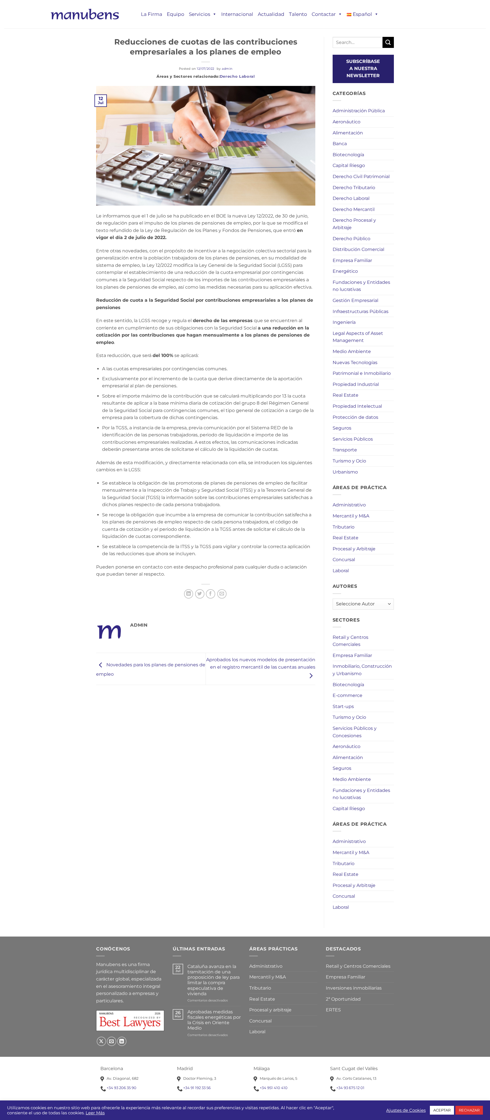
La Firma (151, 14)
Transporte (345, 450)
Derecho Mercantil (354, 209)
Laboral (341, 570)
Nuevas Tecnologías (355, 362)
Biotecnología (348, 154)
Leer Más (95, 1112)
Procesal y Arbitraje (354, 548)
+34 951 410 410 (274, 1087)
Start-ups (343, 706)
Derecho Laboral (237, 76)
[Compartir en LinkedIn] (188, 594)
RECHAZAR (469, 1110)
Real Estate (345, 395)
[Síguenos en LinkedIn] (121, 1041)
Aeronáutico (346, 121)
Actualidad (271, 14)
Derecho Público (351, 238)
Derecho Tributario (354, 187)
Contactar (324, 14)
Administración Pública (359, 110)
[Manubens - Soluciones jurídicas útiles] (85, 14)
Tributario (343, 527)
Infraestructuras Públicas (360, 311)
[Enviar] (388, 42)
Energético (345, 271)
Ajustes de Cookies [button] (406, 1110)
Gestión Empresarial (355, 300)
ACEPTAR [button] (442, 1110)
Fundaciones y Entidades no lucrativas (361, 286)
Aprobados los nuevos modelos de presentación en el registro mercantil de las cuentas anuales (260, 663)
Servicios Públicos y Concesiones (355, 732)
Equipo (175, 14)
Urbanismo (345, 472)
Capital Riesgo (349, 165)
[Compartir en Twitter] (199, 594)
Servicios (199, 14)
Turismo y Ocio (349, 461)
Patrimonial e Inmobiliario (362, 373)
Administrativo (349, 505)
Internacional (237, 14)
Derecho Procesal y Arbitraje (354, 223)
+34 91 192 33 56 (197, 1087)
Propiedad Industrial (356, 384)
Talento (298, 14)
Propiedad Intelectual (357, 406)
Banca (340, 143)
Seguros (342, 428)
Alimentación (348, 133)
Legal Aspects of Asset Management (358, 337)
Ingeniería (344, 322)
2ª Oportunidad (343, 999)
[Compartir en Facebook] (210, 594)
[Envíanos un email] (111, 1041)
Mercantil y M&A (351, 516)
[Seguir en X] (101, 1041)
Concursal (344, 559)
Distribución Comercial (358, 249)
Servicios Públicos (353, 439)
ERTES (333, 1010)
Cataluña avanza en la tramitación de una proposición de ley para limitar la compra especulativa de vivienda (213, 980)
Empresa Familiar (352, 260)
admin (227, 69)
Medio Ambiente (352, 351)
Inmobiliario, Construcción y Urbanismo (362, 669)
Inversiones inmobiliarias (354, 988)
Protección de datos (355, 417)
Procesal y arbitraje (270, 1010)
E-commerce (347, 695)
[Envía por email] (222, 594)
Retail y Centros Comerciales (350, 641)
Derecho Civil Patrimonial (361, 176)
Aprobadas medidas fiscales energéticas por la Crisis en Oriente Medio (214, 1020)
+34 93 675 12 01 (350, 1087)
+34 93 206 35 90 (121, 1087)
